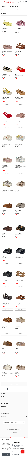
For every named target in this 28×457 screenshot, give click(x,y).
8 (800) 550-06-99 (14, 427)
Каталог (3, 393)
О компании (4, 410)
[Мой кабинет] (23, 2)
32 (20, 388)
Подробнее (7, 36)
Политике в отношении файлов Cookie (10, 451)
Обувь (2, 396)
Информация (5, 413)
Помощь (3, 416)
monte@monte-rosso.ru (15, 429)
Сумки (3, 400)
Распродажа (4, 406)
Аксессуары (4, 403)
